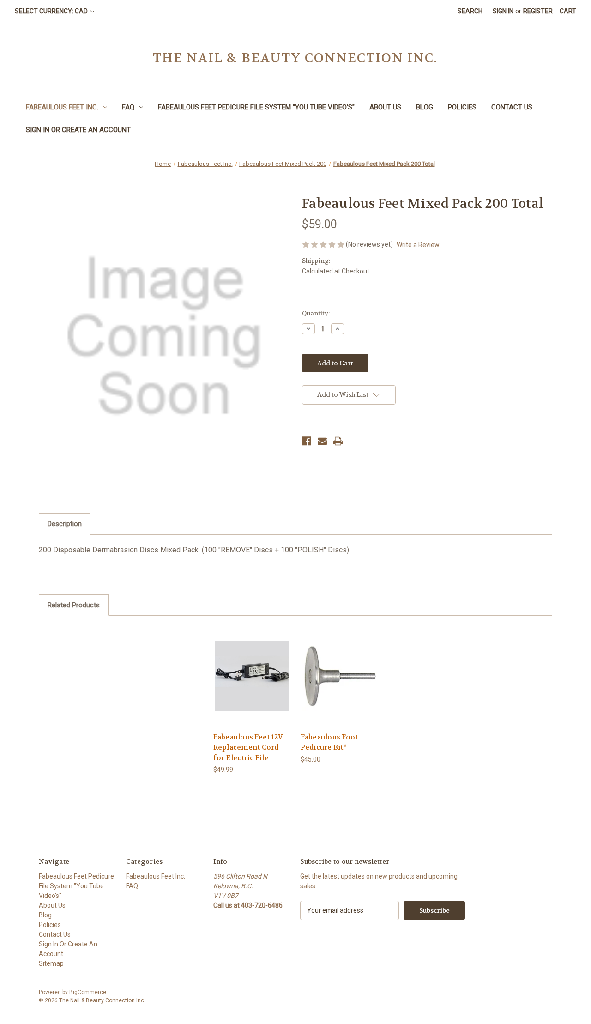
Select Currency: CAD (52, 11)
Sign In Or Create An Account (78, 130)
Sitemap (51, 963)
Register (538, 11)
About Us (385, 107)
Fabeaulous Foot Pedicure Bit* (329, 742)
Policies (462, 107)
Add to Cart (252, 684)
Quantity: (316, 313)
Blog (424, 107)
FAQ (128, 107)
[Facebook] (306, 441)
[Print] (338, 441)
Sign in (503, 11)
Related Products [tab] (74, 605)
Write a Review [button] (418, 244)
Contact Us (511, 107)
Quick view (251, 668)
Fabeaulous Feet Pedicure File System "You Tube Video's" (256, 107)
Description (65, 524)
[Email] (322, 441)
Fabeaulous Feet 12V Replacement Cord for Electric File (248, 748)
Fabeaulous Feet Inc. (62, 107)
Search (470, 11)
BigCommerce (87, 992)
